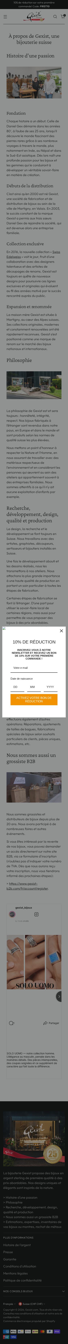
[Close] (61, 630)
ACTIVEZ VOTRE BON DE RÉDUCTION (34, 699)
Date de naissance (22, 678)
